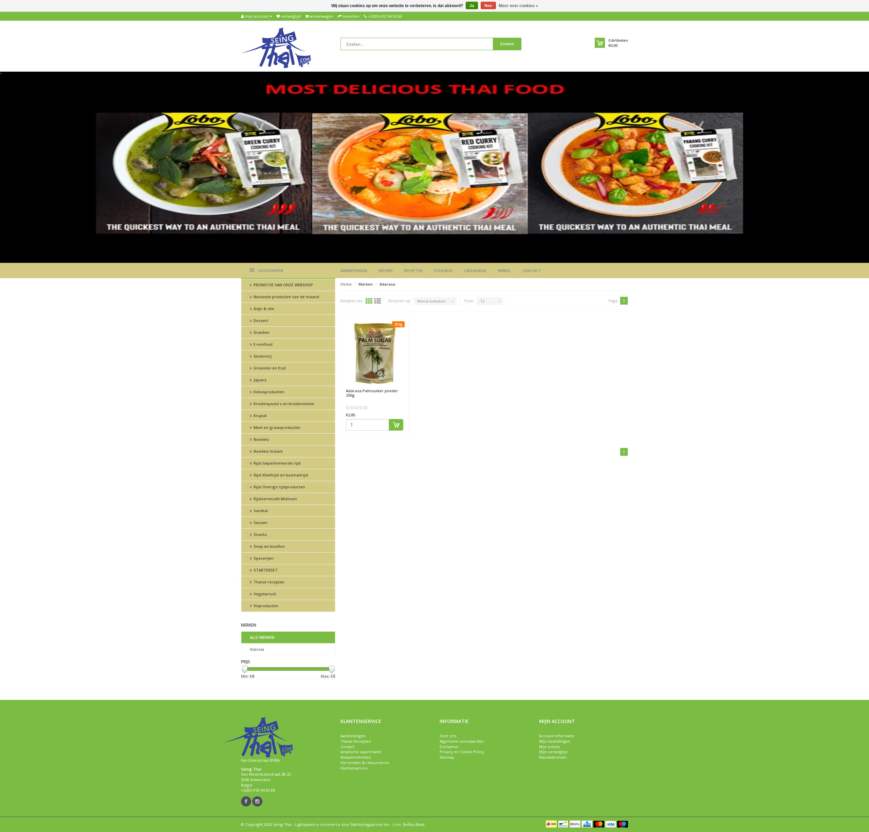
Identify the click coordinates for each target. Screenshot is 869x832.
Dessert (260, 320)
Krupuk (260, 415)
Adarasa (257, 649)
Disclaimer (449, 746)
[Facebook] (246, 801)
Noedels (261, 439)
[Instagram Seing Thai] (257, 801)
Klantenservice (354, 768)
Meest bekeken (431, 301)
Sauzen (260, 522)
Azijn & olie (263, 308)
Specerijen (263, 558)
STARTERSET (265, 570)
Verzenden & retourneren (364, 762)
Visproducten (265, 605)
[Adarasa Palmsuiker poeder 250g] (375, 353)
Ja (471, 5)
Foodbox (443, 270)
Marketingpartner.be (370, 824)
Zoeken (507, 43)
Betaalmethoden (355, 757)
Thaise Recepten (355, 741)
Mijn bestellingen (554, 741)
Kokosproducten (268, 391)
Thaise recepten (268, 581)
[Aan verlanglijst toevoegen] (388, 387)
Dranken (261, 332)
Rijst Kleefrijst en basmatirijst (280, 474)
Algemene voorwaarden (462, 741)
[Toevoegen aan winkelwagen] (396, 425)
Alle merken (262, 637)
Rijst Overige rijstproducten (279, 486)
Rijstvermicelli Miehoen (275, 498)
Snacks (260, 534)
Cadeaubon (475, 270)
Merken (365, 284)
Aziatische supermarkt (360, 751)
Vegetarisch (264, 593)
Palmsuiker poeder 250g (372, 393)
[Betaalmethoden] (551, 823)
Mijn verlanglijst (553, 751)
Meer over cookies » (518, 5)
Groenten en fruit (269, 367)
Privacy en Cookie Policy (462, 751)
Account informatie (556, 735)
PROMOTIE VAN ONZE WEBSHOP (283, 284)
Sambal (260, 510)
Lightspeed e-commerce (317, 824)
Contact (531, 270)
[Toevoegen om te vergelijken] (400, 387)
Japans (259, 379)
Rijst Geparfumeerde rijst (277, 463)
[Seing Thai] (276, 47)
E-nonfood (263, 344)
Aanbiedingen (353, 270)
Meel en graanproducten (276, 427)
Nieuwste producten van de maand (286, 296)
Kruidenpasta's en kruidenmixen (283, 403)
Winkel (504, 270)
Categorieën (270, 270)
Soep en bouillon (269, 546)
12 (482, 301)
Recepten (413, 270)
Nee (488, 5)
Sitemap (447, 757)
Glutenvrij (262, 356)
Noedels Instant (268, 451)
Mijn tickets (549, 746)
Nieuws (385, 270)
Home (346, 284)
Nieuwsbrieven (553, 757)
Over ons (448, 735)
